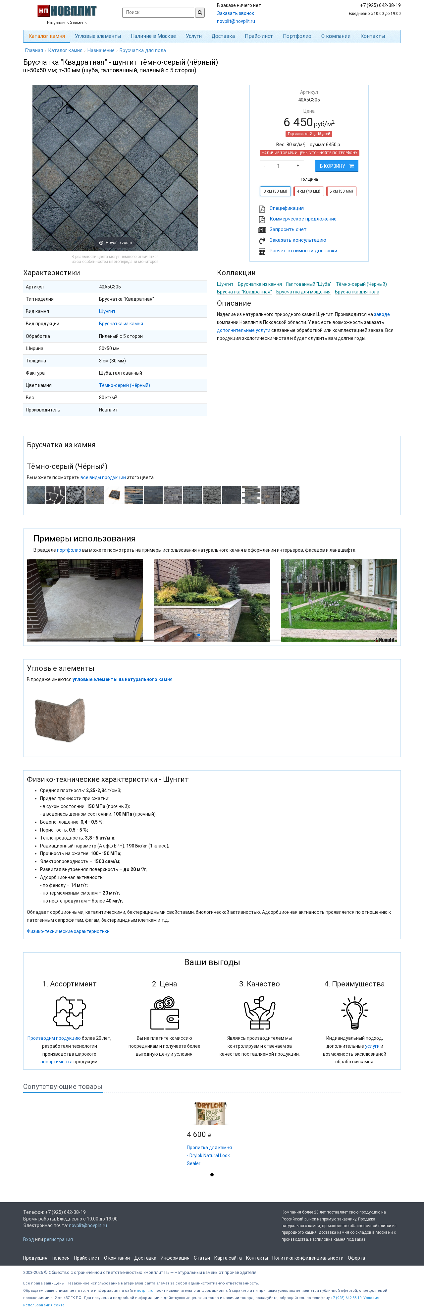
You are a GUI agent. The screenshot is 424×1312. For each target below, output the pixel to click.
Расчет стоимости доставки (303, 251)
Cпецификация (287, 208)
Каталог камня (46, 36)
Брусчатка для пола (357, 291)
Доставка (223, 36)
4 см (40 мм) (308, 191)
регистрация (58, 1239)
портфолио (69, 550)
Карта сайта (228, 1258)
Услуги (194, 36)
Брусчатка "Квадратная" (244, 291)
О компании (335, 36)
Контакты (372, 36)
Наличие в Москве (153, 36)
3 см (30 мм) (275, 191)
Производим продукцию (54, 1038)
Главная (34, 50)
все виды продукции (103, 477)
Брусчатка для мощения (303, 291)
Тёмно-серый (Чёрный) (124, 385)
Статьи (202, 1258)
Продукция (35, 1258)
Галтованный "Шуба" (309, 284)
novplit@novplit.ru (236, 21)
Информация (175, 1258)
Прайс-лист (259, 36)
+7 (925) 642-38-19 (346, 1298)
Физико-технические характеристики (68, 931)
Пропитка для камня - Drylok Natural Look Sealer (209, 1155)
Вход (28, 1239)
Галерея (61, 1258)
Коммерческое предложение (303, 219)
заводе (382, 314)
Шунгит (107, 311)
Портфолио (297, 36)
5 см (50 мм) (341, 191)
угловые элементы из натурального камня (123, 679)
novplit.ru (145, 1290)
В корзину (333, 166)
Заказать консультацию (298, 240)
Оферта (356, 1258)
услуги (372, 1046)
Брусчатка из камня (121, 323)
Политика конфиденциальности (308, 1258)
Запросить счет (288, 229)
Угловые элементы (98, 36)
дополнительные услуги (243, 330)
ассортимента (56, 1061)
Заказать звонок (235, 13)
